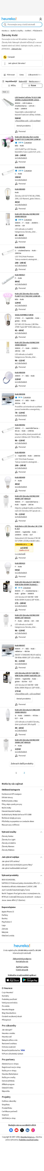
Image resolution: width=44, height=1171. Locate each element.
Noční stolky (6, 807)
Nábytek (5, 932)
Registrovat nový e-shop (11, 1067)
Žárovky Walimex (8, 850)
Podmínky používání (9, 999)
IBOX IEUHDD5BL (8, 880)
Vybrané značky (9, 832)
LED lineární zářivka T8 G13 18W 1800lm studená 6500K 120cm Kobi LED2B (28, 100)
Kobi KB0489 (20, 189)
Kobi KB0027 (20, 275)
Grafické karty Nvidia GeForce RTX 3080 (16, 814)
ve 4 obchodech (21, 415)
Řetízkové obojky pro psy (11, 818)
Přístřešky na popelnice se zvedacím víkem (18, 821)
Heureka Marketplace (10, 1074)
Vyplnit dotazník (22, 970)
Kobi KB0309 (20, 372)
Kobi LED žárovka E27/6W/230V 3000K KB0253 (27, 711)
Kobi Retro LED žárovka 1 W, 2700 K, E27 (28, 527)
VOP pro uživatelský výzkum (12, 1054)
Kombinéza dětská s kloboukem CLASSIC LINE (19, 886)
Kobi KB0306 (20, 394)
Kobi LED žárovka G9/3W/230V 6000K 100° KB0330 (27, 616)
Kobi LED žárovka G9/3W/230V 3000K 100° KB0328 (27, 741)
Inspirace (5, 1115)
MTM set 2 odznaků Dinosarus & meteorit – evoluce (21, 897)
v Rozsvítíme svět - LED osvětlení (27, 121)
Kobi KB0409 (20, 477)
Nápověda (6, 1091)
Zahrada (5, 928)
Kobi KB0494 (20, 452)
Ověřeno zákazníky (9, 1101)
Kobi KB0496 (20, 247)
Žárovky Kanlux (7, 836)
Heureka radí (6, 1037)
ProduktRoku (7, 1108)
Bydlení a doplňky (17, 31)
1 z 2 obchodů (20, 554)
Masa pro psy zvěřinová (10, 825)
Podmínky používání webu (28, 1140)
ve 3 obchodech (21, 158)
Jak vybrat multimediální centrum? (15, 868)
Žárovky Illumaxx (8, 846)
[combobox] (22, 24)
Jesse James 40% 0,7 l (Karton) (13, 900)
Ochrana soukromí (9, 1047)
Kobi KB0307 (20, 645)
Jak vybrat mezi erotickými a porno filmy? (17, 865)
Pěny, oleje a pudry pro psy (12, 804)
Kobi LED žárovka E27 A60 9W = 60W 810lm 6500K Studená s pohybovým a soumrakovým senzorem (27, 586)
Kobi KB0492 (20, 425)
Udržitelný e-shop (9, 1118)
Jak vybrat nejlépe (10, 857)
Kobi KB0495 (20, 167)
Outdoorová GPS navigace (12, 794)
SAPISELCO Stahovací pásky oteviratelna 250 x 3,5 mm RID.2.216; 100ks (22, 883)
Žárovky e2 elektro (9, 843)
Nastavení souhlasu (9, 1043)
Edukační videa (7, 1088)
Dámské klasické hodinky (11, 811)
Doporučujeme (9, 907)
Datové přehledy (8, 1081)
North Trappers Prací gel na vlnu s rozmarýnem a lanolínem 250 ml (22, 893)
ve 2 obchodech (21, 180)
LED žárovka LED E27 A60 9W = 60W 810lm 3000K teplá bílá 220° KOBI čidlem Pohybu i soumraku (28, 675)
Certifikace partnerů (9, 1111)
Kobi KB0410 (20, 563)
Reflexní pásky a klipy (10, 801)
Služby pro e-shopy (9, 1070)
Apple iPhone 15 (8, 911)
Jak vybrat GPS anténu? (11, 861)
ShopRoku (6, 1104)
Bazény (4, 918)
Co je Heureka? (7, 992)
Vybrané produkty (10, 875)
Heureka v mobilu (8, 1033)
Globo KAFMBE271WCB (24, 315)
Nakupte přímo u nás (9, 1040)
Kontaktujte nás (22, 961)
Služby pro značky (8, 1077)
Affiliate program (8, 1084)
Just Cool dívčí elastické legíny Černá (16, 890)
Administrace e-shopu (10, 1064)
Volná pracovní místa (9, 1002)
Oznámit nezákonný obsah (12, 1016)
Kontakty (5, 996)
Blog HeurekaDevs (9, 1013)
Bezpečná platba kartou (11, 1050)
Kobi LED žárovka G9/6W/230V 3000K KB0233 (27, 343)
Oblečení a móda (8, 935)
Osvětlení (28, 31)
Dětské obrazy (7, 797)
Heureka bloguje (8, 1009)
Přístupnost (6, 1020)
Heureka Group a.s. (27, 1137)
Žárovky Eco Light (8, 839)
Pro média (5, 1006)
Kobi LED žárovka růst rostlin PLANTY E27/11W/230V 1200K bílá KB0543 (28, 139)
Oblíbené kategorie (11, 789)
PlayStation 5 (7, 922)
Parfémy (5, 915)
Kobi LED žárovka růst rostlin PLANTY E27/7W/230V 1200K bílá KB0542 (28, 296)
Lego (4, 925)
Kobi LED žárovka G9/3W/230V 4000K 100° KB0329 (27, 497)
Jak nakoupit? (7, 1030)
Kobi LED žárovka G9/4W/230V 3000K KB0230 (27, 215)
